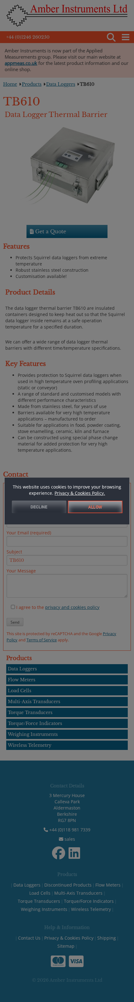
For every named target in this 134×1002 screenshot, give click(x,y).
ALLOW (95, 507)
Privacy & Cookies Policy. (80, 493)
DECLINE (39, 507)
